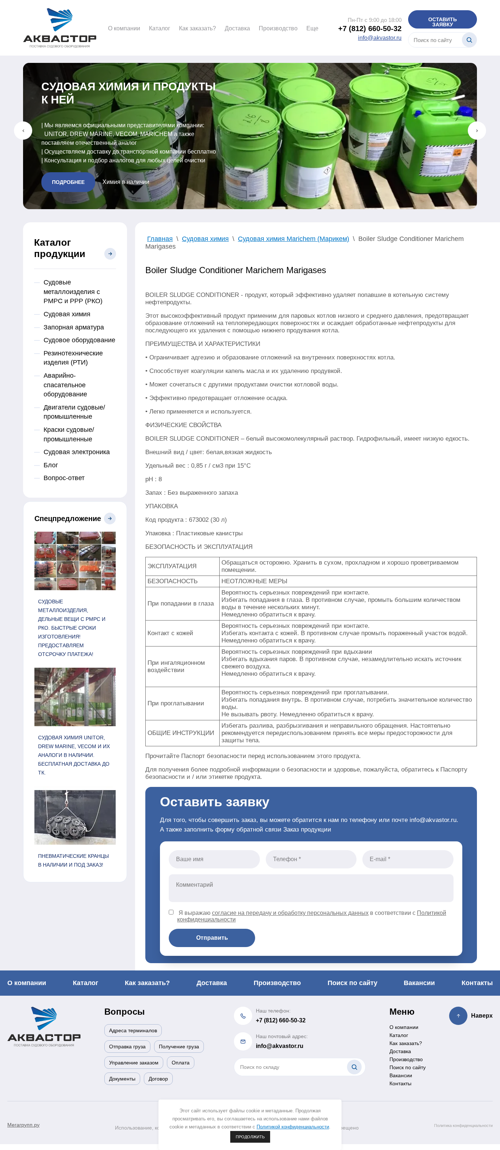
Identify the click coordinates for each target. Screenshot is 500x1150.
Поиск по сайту (352, 983)
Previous (23, 130)
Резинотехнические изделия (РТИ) (73, 358)
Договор (158, 1079)
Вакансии (419, 983)
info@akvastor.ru (380, 38)
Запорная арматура (74, 327)
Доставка (237, 28)
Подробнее (68, 182)
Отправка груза (127, 1046)
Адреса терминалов (133, 1030)
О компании (124, 28)
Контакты (477, 983)
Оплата (181, 1063)
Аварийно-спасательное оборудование (65, 385)
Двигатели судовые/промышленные (74, 412)
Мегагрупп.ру (23, 1125)
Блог (51, 465)
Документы (122, 1079)
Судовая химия (67, 314)
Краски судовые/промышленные (69, 434)
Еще (312, 28)
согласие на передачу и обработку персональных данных (290, 913)
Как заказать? (197, 28)
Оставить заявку (442, 21)
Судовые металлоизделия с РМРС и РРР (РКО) (73, 292)
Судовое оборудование (79, 340)
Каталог (159, 28)
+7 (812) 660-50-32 (370, 28)
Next (477, 130)
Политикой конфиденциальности (293, 1127)
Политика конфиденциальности (463, 1125)
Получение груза (179, 1046)
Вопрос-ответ (64, 478)
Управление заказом (133, 1063)
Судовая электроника (77, 452)
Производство (278, 28)
